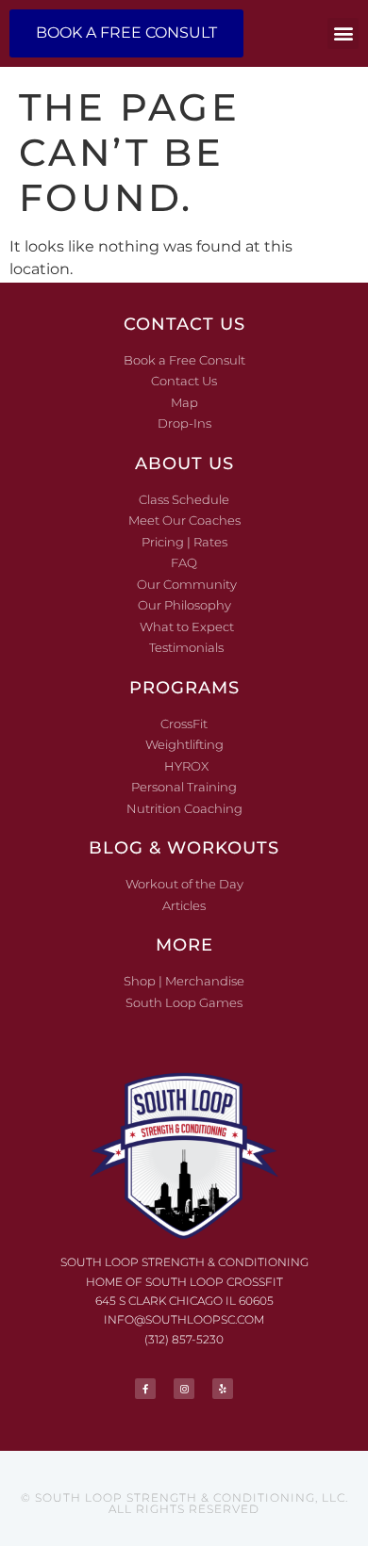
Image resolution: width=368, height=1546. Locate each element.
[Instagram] (184, 1388)
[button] (343, 33)
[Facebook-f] (145, 1388)
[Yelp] (222, 1388)
